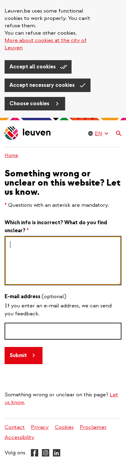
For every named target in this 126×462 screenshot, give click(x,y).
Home (11, 155)
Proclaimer (93, 427)
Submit (18, 355)
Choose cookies (29, 103)
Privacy (40, 427)
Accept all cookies (33, 66)
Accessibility (19, 437)
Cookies (64, 427)
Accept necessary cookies (42, 85)
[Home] (28, 133)
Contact (15, 427)
